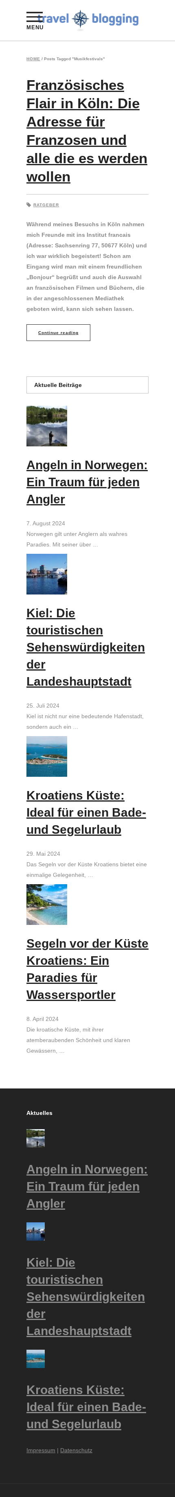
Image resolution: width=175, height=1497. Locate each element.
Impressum (40, 1450)
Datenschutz (76, 1450)
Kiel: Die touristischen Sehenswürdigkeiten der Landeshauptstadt (85, 647)
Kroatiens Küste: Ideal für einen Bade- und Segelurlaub (86, 812)
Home (33, 59)
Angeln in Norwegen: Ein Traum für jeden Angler (87, 482)
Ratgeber (46, 205)
